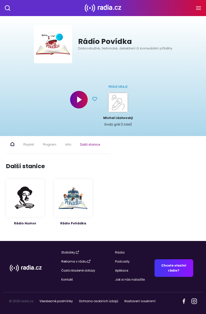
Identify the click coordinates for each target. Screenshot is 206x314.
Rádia (120, 252)
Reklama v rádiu (74, 261)
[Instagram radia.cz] (194, 301)
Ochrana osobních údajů (98, 301)
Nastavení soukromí (140, 301)
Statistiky (68, 252)
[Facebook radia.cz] (184, 301)
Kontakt (67, 279)
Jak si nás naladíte (130, 279)
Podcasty (122, 261)
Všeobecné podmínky (56, 301)
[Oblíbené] (94, 99)
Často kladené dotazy (78, 270)
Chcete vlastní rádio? (173, 268)
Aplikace (121, 270)
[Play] (79, 99)
